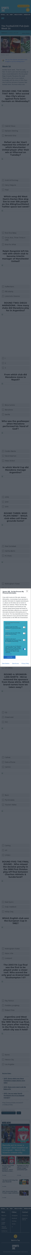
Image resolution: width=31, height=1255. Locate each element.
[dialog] (15, 627)
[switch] (24, 627)
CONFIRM (9, 657)
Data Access (15, 663)
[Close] (27, 591)
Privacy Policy (25, 663)
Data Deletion (5, 663)
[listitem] (15, 623)
